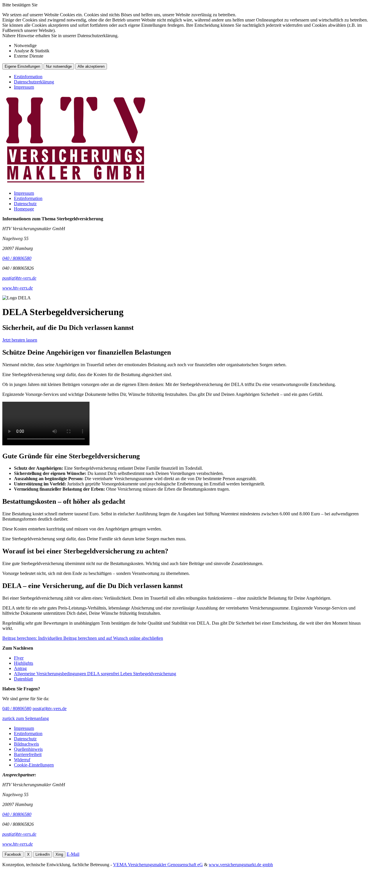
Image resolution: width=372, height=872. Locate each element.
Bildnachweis (26, 743)
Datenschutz (25, 203)
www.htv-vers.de (17, 843)
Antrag (20, 668)
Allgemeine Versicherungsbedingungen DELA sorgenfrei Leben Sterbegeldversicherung (95, 673)
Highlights (23, 663)
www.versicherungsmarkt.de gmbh (241, 864)
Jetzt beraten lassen (19, 339)
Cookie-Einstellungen (34, 764)
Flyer (19, 657)
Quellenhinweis (28, 749)
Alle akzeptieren (91, 66)
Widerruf (22, 759)
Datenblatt (23, 678)
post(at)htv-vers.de (50, 708)
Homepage (24, 208)
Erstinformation (28, 76)
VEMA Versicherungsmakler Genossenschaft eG (158, 864)
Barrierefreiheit (28, 754)
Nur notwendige (59, 66)
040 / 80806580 (16, 708)
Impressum (24, 87)
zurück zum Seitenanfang (25, 718)
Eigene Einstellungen (22, 66)
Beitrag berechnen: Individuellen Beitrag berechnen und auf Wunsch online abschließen (82, 638)
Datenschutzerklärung (34, 81)
